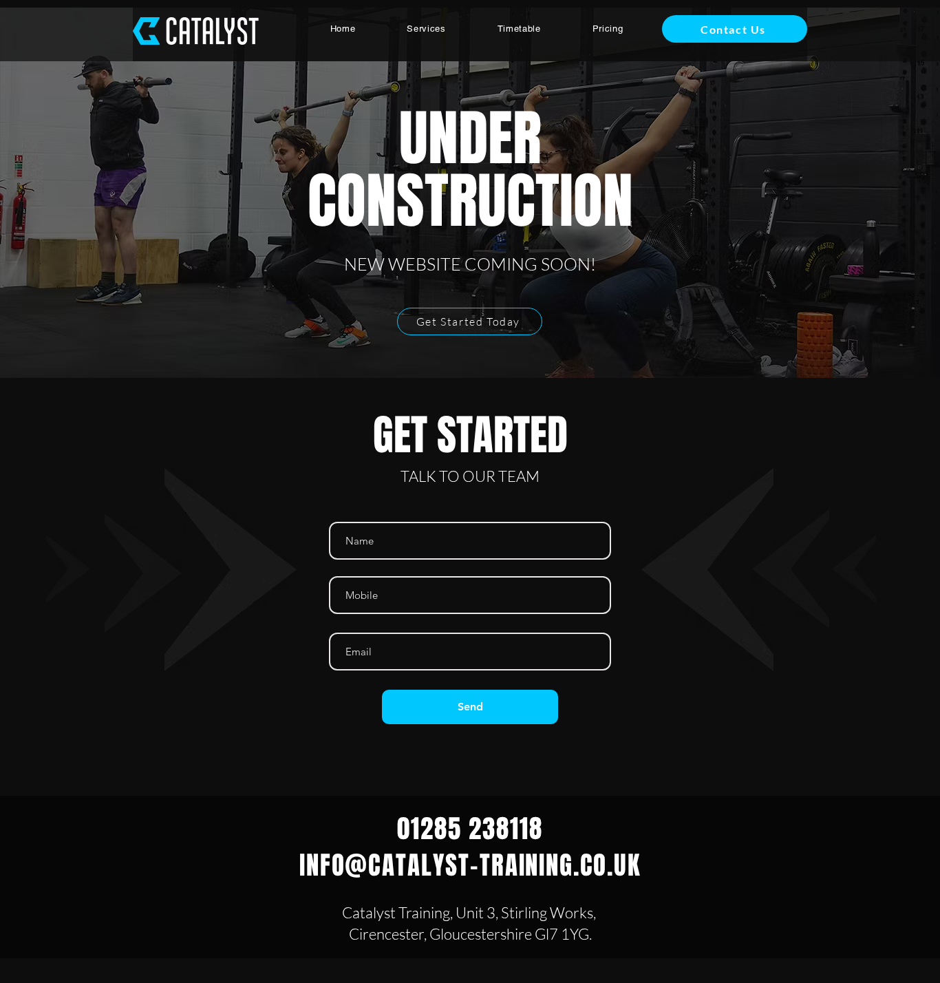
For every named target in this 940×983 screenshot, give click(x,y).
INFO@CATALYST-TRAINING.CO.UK (470, 865)
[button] (426, 29)
